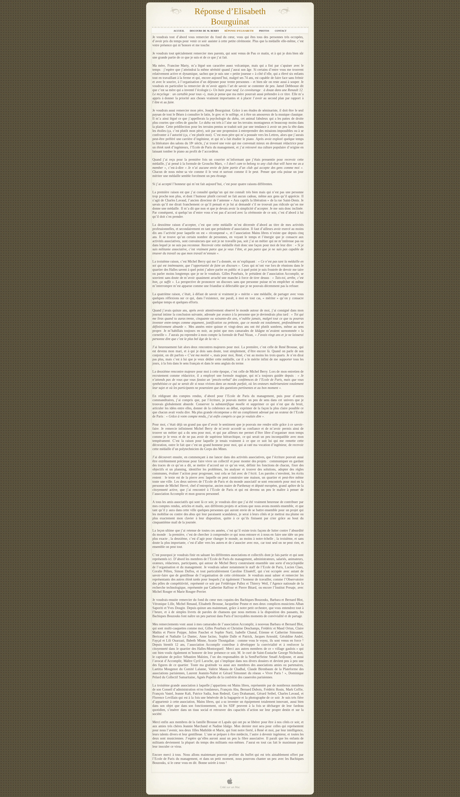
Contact (281, 30)
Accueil (179, 30)
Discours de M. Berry (205, 30)
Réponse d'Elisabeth (239, 30)
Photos (264, 30)
